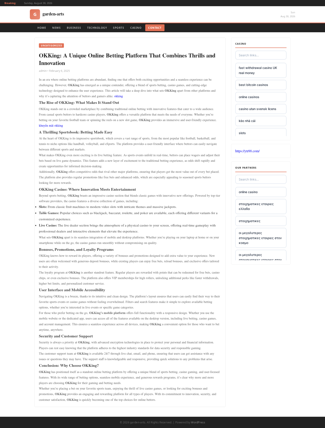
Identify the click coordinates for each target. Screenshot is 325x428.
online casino (248, 192)
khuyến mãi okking (51, 125)
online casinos (249, 97)
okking (118, 96)
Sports (118, 28)
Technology (97, 28)
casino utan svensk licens (257, 109)
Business (74, 28)
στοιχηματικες (249, 221)
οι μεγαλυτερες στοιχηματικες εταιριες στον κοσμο (260, 238)
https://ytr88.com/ (247, 150)
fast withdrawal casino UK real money (258, 70)
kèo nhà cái (247, 121)
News (56, 28)
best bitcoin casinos (253, 85)
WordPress (198, 422)
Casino (135, 28)
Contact (155, 28)
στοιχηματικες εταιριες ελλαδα (256, 206)
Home (41, 28)
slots (242, 133)
